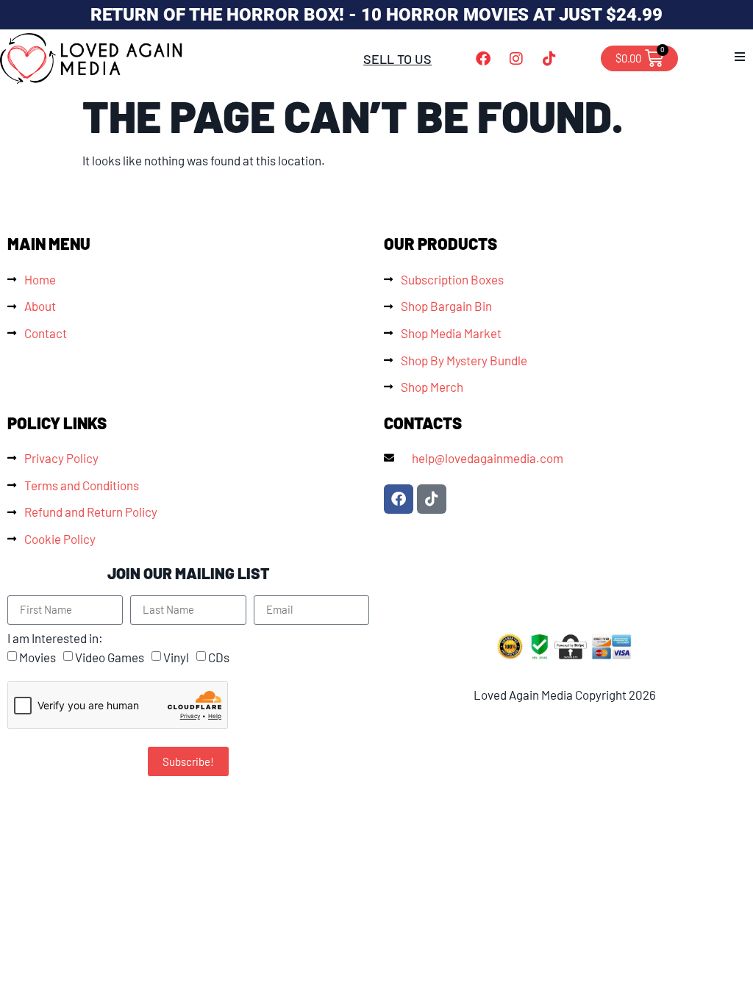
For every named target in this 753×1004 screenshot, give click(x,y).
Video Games (109, 657)
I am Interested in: (55, 638)
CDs (218, 657)
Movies (37, 657)
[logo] (92, 58)
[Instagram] (516, 58)
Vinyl (176, 657)
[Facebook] (483, 58)
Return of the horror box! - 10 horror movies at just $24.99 (376, 14)
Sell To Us (397, 59)
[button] (740, 56)
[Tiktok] (549, 58)
